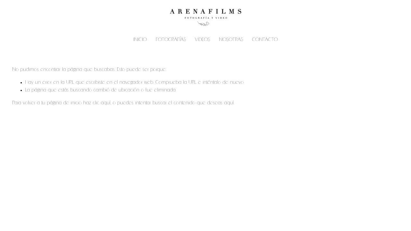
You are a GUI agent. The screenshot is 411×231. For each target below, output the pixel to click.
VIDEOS (202, 40)
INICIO (140, 40)
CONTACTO (265, 40)
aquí (229, 103)
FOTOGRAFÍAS (171, 40)
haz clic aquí (96, 103)
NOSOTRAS (231, 40)
